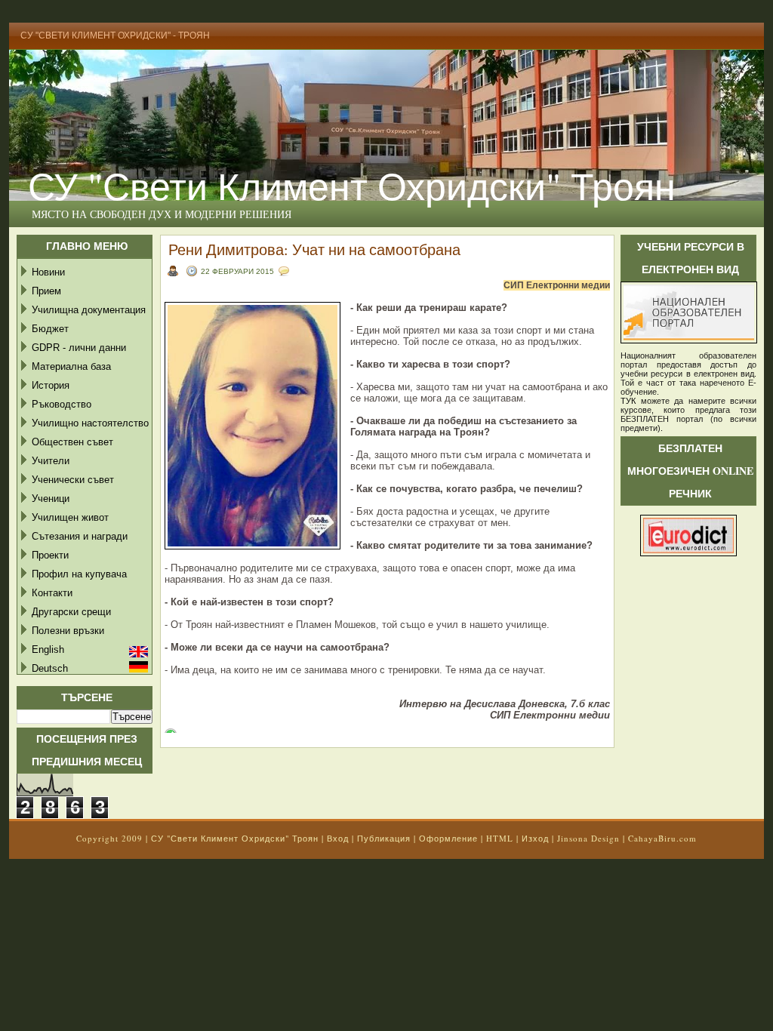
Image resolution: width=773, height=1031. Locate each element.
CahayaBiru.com (662, 838)
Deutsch (50, 668)
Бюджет (50, 328)
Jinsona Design (588, 838)
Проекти (50, 555)
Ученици (50, 498)
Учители (50, 460)
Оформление (448, 838)
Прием (46, 291)
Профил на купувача (79, 574)
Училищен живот (70, 517)
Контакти (52, 593)
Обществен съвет (72, 442)
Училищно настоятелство (90, 423)
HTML (499, 838)
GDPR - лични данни (79, 347)
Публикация (384, 838)
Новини (48, 272)
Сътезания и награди (80, 536)
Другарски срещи (71, 611)
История (50, 385)
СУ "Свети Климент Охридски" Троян (352, 185)
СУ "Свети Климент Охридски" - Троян (115, 35)
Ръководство (61, 404)
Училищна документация (89, 309)
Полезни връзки (68, 630)
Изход (535, 838)
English (48, 649)
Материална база (71, 366)
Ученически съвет (73, 479)
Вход (338, 838)
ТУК (628, 400)
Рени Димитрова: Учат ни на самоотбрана (314, 249)
